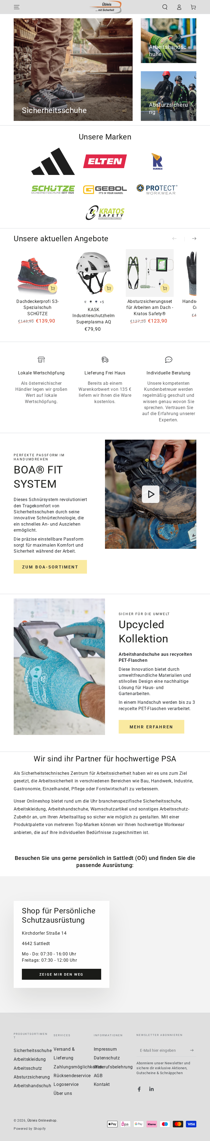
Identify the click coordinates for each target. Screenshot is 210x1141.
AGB (98, 1075)
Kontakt (102, 1084)
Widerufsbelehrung (113, 1066)
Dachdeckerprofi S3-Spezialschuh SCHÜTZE (37, 307)
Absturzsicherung (32, 1077)
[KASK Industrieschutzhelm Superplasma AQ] (94, 273)
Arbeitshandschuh (32, 1085)
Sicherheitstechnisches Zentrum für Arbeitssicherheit (77, 773)
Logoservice (66, 1084)
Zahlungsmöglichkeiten (78, 1066)
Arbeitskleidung (30, 809)
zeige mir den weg (61, 974)
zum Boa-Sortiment (50, 567)
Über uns (63, 1093)
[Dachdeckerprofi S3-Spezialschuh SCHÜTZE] (38, 273)
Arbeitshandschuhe (68, 809)
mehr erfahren (151, 727)
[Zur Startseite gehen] (105, 7)
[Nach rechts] (190, 239)
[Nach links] (178, 239)
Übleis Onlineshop (42, 1120)
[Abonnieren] (193, 1050)
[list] (105, 389)
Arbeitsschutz (28, 1068)
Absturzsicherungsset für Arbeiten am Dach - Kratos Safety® (149, 307)
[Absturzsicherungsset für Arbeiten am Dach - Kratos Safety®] (150, 273)
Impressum (105, 1049)
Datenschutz (107, 1057)
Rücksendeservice (72, 1075)
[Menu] (17, 7)
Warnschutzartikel (109, 809)
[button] (165, 7)
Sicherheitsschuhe (162, 801)
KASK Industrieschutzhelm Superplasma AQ (93, 315)
